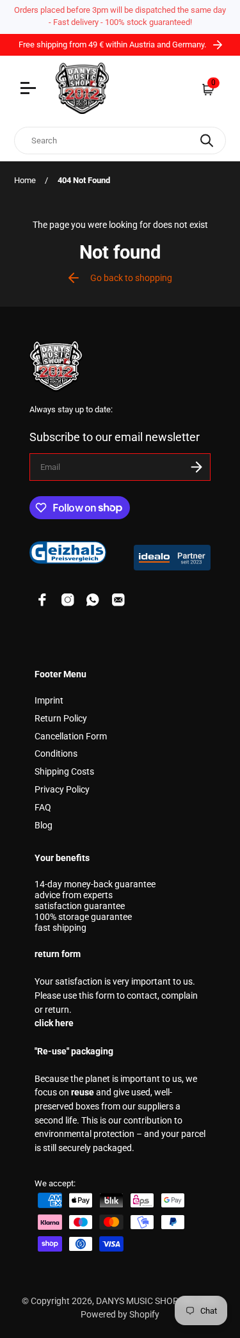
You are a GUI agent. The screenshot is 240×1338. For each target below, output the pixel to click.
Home (25, 180)
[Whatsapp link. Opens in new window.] (93, 600)
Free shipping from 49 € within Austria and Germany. (113, 44)
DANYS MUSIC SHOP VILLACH (156, 1301)
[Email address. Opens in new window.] (118, 600)
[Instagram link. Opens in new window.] (68, 600)
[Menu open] (29, 90)
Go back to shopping (131, 278)
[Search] (207, 140)
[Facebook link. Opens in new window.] (42, 600)
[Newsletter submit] (196, 467)
